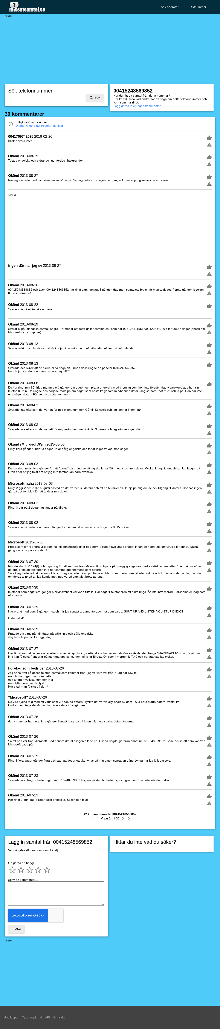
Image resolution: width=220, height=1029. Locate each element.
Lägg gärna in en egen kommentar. (137, 106)
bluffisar (57, 125)
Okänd (19, 125)
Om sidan (59, 1017)
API (47, 1017)
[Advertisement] (110, 47)
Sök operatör (170, 7)
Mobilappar (11, 1017)
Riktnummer (198, 7)
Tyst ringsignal (32, 1017)
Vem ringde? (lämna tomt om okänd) (33, 850)
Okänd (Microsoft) (38, 125)
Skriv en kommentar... (23, 879)
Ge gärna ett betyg (21, 863)
